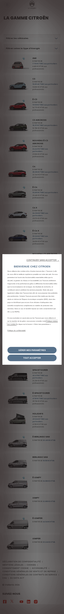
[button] (42, 260)
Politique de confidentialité (16, 330)
